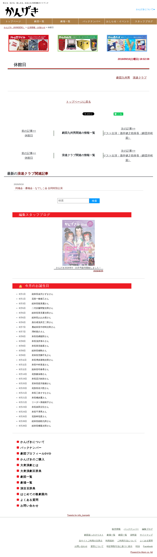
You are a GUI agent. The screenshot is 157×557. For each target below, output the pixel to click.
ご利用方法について (127, 540)
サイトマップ (146, 535)
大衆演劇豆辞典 (31, 470)
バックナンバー (31, 447)
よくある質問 (29, 500)
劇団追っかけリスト (93, 535)
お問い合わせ (29, 505)
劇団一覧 (26, 476)
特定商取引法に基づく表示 (119, 546)
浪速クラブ (140, 77)
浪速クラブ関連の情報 (76, 155)
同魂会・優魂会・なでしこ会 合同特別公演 (39, 188)
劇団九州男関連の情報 (76, 132)
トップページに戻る (78, 101)
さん (42, 294)
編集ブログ (147, 529)
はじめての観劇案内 (34, 494)
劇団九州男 (123, 77)
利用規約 (109, 540)
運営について (97, 546)
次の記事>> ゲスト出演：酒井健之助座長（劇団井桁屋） (128, 133)
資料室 (133, 535)
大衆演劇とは (29, 465)
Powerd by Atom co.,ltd (141, 552)
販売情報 (116, 529)
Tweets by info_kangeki (78, 515)
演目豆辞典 (28, 488)
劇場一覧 (26, 482)
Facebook (148, 546)
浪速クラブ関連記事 (32, 173)
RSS (138, 546)
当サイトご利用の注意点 (90, 540)
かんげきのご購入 (32, 459)
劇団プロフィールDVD (35, 453)
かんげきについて (144, 9)
